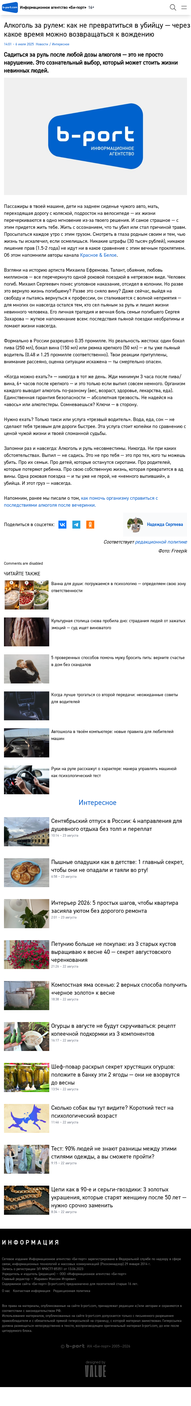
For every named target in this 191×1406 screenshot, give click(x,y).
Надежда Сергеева (165, 524)
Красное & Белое (98, 255)
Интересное (60, 44)
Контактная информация (31, 1291)
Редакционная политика (71, 1291)
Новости (42, 44)
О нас (6, 1291)
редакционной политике (161, 542)
